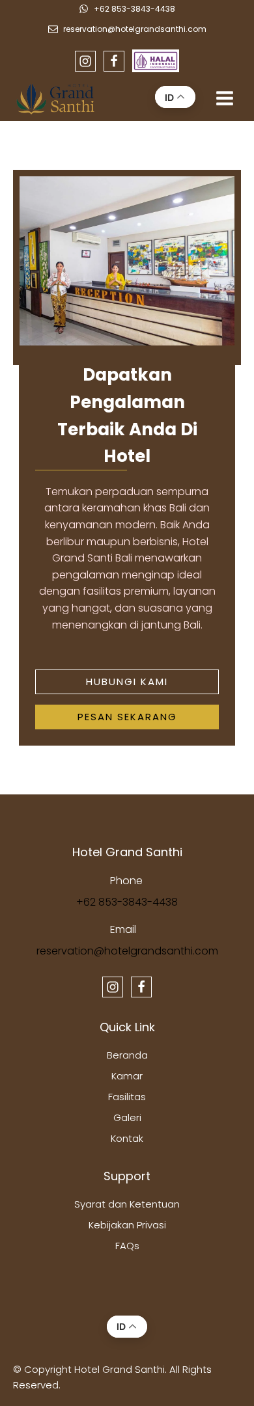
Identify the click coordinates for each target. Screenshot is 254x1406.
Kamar (127, 1076)
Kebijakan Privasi (127, 1225)
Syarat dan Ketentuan (127, 1204)
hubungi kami (127, 681)
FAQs (127, 1245)
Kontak (127, 1138)
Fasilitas (127, 1096)
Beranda (127, 1055)
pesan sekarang (127, 716)
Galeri (127, 1117)
